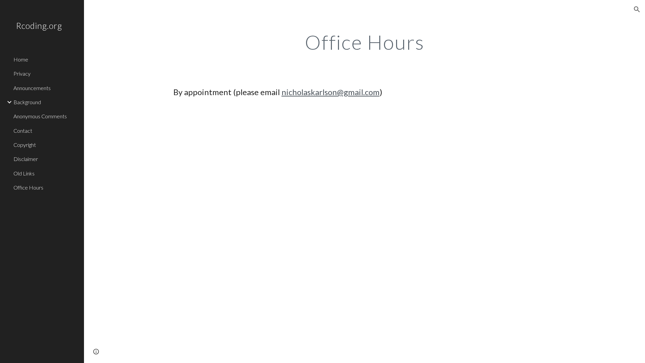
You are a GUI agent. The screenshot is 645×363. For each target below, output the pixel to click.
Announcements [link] (32, 88)
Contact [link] (22, 130)
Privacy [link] (22, 73)
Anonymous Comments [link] (40, 116)
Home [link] (20, 59)
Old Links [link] (24, 173)
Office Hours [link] (28, 187)
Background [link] (27, 102)
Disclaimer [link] (25, 159)
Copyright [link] (24, 145)
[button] (637, 9)
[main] (364, 42)
